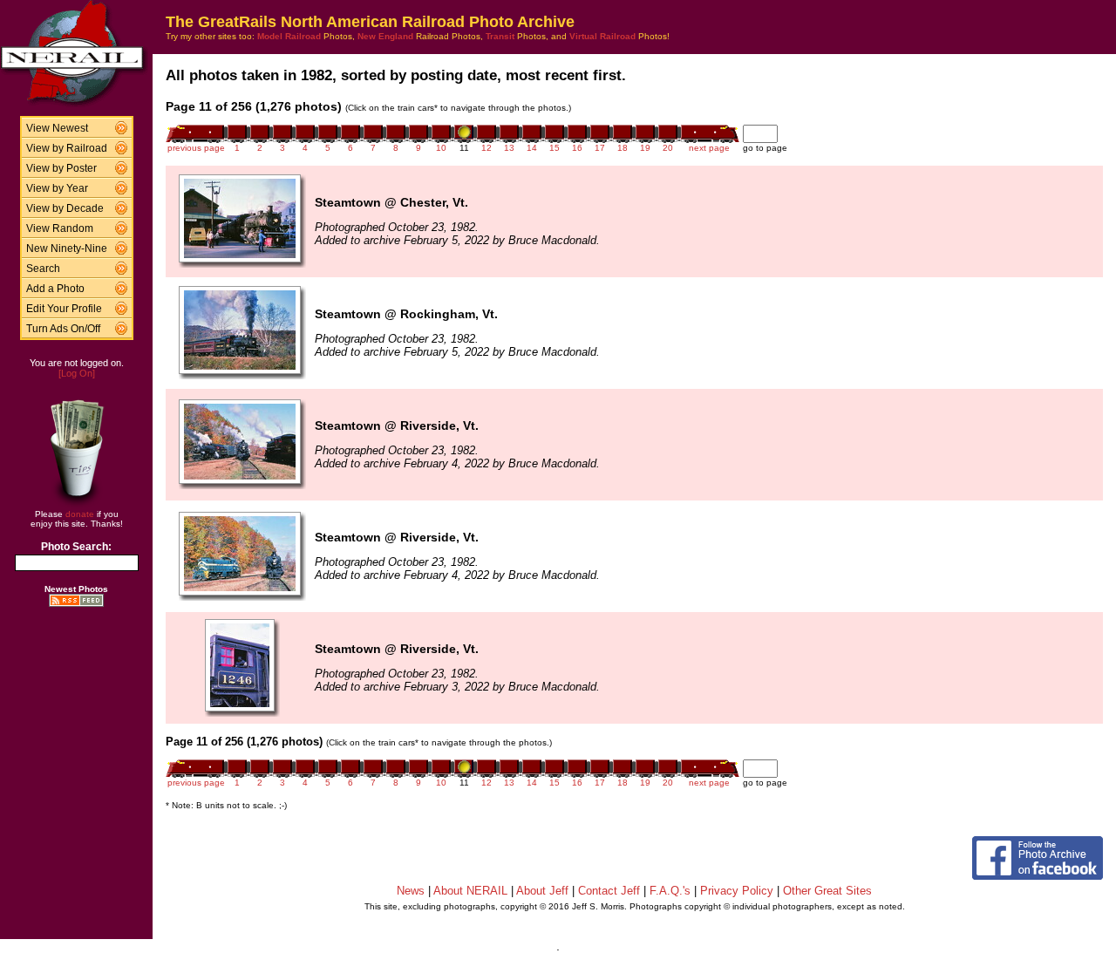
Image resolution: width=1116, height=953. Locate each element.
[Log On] (76, 373)
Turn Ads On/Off (63, 328)
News (411, 890)
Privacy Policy (736, 890)
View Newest (57, 128)
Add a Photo (55, 288)
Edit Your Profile (64, 308)
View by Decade (65, 208)
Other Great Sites (827, 890)
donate (79, 514)
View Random (59, 228)
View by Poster (61, 168)
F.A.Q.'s (670, 890)
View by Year (57, 188)
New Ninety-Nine (66, 248)
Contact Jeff (609, 890)
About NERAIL (470, 890)
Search (43, 268)
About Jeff (542, 890)
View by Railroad (66, 148)
